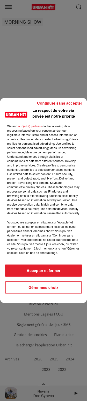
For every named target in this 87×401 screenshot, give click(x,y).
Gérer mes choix (43, 287)
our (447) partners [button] (30, 126)
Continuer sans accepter (59, 103)
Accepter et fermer (43, 270)
